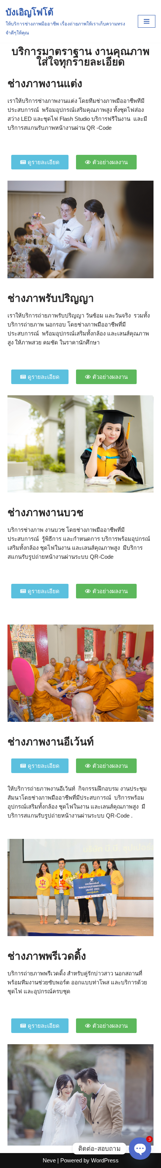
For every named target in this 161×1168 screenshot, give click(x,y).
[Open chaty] (140, 1149)
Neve (49, 1160)
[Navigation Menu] (146, 21)
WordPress (105, 1160)
